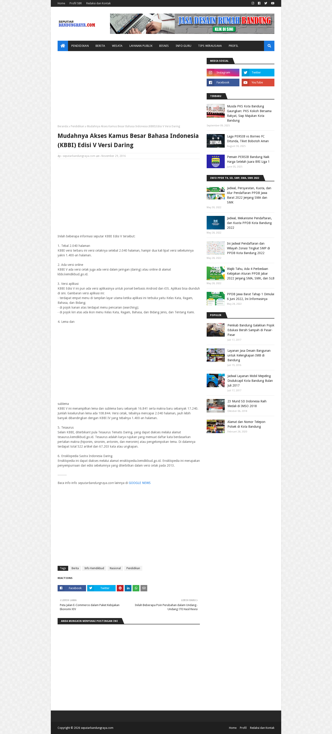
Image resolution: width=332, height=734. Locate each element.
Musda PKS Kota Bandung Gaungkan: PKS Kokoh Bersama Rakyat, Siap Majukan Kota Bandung (249, 113)
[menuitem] (63, 46)
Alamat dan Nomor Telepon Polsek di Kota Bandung (246, 424)
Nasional (115, 568)
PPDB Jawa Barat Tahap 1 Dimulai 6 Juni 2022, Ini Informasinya (250, 296)
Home (61, 3)
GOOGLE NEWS (140, 483)
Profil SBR (76, 3)
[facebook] (259, 3)
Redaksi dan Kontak (98, 3)
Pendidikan (77, 126)
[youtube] (272, 3)
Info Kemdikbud (94, 568)
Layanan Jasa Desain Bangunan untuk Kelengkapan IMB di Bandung (249, 355)
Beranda (63, 126)
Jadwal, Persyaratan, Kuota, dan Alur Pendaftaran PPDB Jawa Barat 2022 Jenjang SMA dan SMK (249, 195)
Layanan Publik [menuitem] (140, 45)
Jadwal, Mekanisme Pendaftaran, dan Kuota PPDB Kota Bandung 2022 (249, 222)
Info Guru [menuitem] (184, 45)
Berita (75, 568)
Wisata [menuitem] (117, 45)
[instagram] (252, 3)
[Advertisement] (129, 89)
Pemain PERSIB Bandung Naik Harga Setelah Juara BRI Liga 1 (248, 159)
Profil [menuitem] (233, 45)
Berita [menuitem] (100, 45)
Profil (243, 727)
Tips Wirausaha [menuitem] (210, 45)
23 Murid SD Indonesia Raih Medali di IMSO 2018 (247, 403)
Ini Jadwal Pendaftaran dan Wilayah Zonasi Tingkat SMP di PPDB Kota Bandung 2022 (248, 248)
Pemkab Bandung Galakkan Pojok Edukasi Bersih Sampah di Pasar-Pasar (250, 330)
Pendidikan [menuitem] (80, 45)
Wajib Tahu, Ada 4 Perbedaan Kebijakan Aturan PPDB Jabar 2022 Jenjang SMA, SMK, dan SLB (250, 273)
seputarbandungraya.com (79, 156)
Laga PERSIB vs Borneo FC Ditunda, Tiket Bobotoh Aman (248, 139)
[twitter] (265, 3)
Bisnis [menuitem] (164, 45)
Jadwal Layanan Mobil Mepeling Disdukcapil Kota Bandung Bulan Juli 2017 (250, 380)
